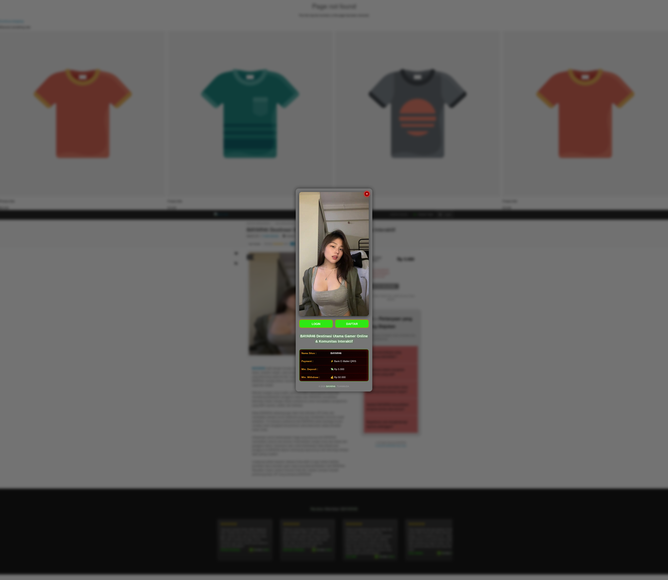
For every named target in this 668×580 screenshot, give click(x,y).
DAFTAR (352, 323)
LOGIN (316, 323)
